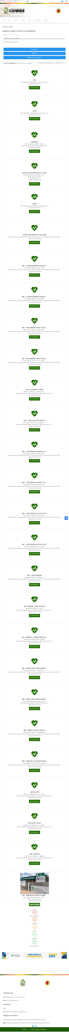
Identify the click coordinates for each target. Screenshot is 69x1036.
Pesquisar (35, 49)
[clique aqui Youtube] (33, 1026)
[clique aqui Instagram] (36, 1026)
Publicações (46, 20)
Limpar (35, 53)
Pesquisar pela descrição (11, 42)
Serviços (29, 20)
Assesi (28, 1029)
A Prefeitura (9, 20)
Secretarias (23, 20)
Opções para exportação (35, 57)
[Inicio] (4, 20)
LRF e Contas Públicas (37, 20)
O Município (16, 20)
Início (5, 34)
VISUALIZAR (35, 87)
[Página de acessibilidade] (39, 1)
